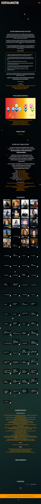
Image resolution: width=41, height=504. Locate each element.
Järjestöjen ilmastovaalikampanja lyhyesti (20, 420)
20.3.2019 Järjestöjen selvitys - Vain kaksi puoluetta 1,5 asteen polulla (20, 421)
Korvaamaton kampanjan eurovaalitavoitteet (20, 433)
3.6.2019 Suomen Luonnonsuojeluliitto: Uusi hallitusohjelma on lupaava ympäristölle (20, 440)
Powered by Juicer (28, 484)
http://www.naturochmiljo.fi (23, 176)
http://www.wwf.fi (21, 180)
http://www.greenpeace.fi (22, 172)
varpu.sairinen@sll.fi (25, 496)
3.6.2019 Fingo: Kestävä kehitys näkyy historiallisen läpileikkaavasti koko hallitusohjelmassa (20, 436)
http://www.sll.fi (26, 179)
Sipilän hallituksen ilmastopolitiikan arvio (20, 423)
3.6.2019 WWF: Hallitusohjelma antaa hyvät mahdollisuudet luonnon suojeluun (20, 439)
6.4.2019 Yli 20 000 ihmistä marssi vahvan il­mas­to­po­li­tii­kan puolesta (20, 428)
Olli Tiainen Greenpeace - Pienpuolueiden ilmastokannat (20, 450)
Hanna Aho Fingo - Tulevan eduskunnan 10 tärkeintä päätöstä (20, 451)
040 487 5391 (31, 496)
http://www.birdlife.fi (22, 170)
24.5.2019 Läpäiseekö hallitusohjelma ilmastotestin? (20, 435)
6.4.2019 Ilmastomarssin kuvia (20, 429)
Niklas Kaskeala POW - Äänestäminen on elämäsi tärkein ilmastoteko (20, 449)
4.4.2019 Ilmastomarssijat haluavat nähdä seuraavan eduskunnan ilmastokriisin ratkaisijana (20, 427)
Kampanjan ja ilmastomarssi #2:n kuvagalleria (20, 444)
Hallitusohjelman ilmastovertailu (20, 434)
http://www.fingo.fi (21, 171)
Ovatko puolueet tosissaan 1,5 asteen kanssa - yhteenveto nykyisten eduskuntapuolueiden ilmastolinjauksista (20, 425)
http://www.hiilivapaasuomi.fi (23, 173)
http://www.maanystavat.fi (23, 175)
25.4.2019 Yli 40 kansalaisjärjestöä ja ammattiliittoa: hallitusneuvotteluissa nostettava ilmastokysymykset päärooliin (20, 431)
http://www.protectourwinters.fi (25, 177)
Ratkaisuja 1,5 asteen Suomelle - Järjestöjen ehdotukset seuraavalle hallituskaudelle (20, 419)
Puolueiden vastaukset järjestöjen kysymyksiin (20, 426)
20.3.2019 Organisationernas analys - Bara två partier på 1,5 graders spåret (21, 422)
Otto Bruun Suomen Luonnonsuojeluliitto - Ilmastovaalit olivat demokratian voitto (20, 452)
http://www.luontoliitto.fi (23, 174)
